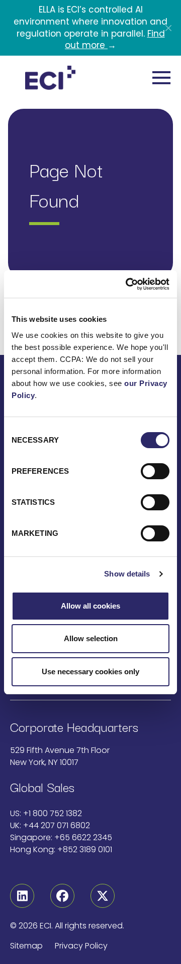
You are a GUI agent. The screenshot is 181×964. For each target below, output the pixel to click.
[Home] (50, 78)
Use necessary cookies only (90, 671)
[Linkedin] (22, 896)
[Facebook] (62, 896)
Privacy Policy (81, 945)
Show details (127, 573)
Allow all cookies (90, 606)
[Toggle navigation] (161, 77)
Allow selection (91, 638)
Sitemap (26, 945)
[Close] (168, 28)
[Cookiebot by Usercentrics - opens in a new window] (127, 284)
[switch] (155, 471)
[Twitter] (102, 896)
